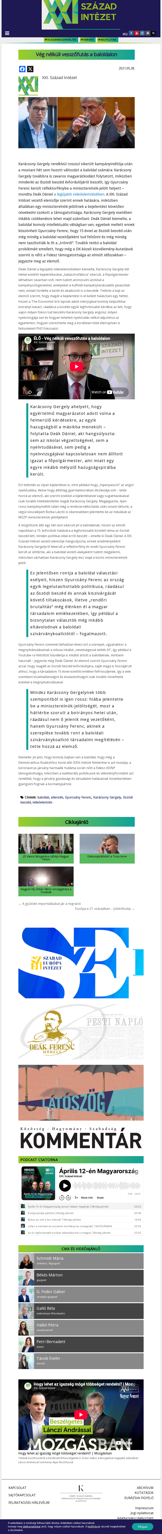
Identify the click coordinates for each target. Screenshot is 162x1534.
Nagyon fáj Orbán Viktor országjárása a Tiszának (46, 890)
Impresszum (144, 1508)
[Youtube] (136, 33)
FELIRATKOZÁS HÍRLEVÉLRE (29, 1502)
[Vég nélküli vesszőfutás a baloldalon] (76, 112)
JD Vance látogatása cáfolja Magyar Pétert (46, 857)
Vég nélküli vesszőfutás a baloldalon (76, 54)
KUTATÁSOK (144, 1493)
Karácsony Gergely (107, 797)
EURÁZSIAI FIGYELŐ (139, 1498)
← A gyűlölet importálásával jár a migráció (49, 903)
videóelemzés (42, 802)
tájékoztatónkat (31, 1526)
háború (88, 39)
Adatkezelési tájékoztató (135, 1518)
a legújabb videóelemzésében (79, 194)
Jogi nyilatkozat (142, 1513)
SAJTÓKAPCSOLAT (22, 1495)
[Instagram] (142, 33)
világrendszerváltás (61, 39)
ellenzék (57, 797)
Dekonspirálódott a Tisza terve (107, 856)
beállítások (94, 1526)
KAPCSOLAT (17, 1488)
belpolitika (108, 39)
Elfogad (142, 1526)
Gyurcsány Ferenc (78, 797)
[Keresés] (153, 33)
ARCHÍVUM (145, 1488)
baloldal (43, 797)
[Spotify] (147, 33)
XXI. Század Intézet (59, 77)
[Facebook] (131, 33)
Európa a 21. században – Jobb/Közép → (105, 908)
